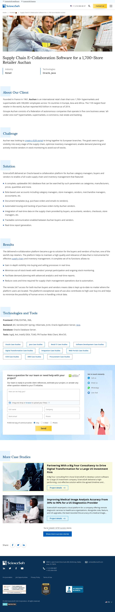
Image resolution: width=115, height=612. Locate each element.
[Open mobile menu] (111, 6)
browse (28, 403)
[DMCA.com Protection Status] (9, 605)
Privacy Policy (35, 577)
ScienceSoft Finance (29, 1)
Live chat (94, 393)
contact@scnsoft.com (95, 562)
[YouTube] (22, 568)
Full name (12, 407)
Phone (48, 414)
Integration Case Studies (50, 350)
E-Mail (46, 423)
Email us (94, 383)
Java (78, 325)
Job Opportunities (22, 577)
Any (37, 423)
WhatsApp (95, 388)
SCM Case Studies (12, 357)
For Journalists (7, 577)
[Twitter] (10, 568)
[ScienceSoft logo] (11, 6)
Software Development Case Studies (90, 344)
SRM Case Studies (34, 357)
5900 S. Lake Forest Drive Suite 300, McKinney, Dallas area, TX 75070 (63, 563)
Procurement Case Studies (60, 357)
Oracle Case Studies (13, 344)
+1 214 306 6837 (51, 568)
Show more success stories (57, 534)
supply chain (18, 258)
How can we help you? (15, 390)
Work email (12, 414)
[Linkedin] (4, 568)
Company (49, 407)
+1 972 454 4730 (51, 570)
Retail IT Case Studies (59, 344)
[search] (89, 6)
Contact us (100, 6)
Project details (56, 488)
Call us (93, 378)
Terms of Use (47, 577)
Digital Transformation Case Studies (19, 350)
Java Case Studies (35, 344)
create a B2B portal (34, 140)
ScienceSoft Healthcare (12, 1)
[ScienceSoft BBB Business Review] (74, 589)
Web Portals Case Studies (78, 350)
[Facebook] (16, 568)
